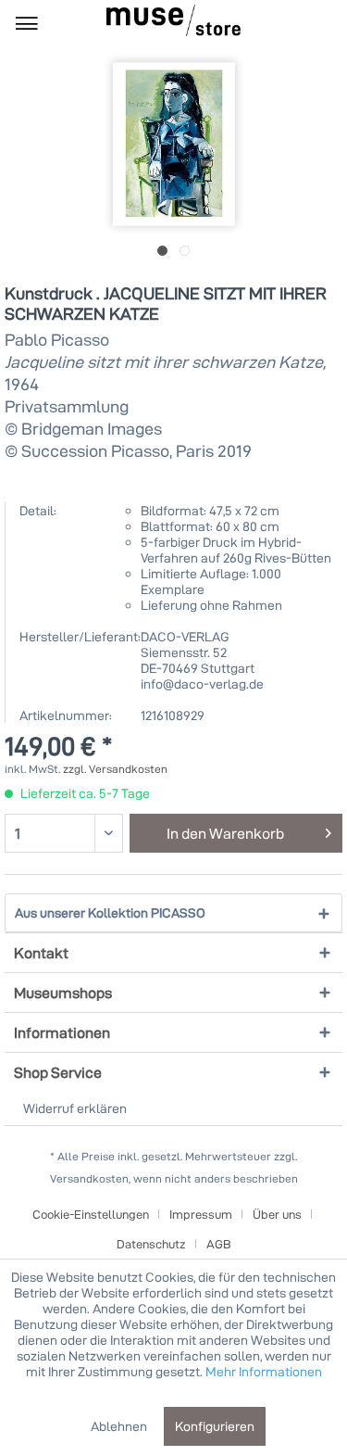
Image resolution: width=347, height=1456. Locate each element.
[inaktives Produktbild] (185, 251)
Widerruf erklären (75, 1108)
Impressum (200, 1214)
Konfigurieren (214, 1426)
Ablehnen (119, 1426)
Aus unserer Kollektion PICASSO (110, 912)
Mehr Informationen (263, 1371)
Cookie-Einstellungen (90, 1214)
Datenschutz (151, 1243)
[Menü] (27, 22)
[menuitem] (27, 22)
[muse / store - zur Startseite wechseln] (173, 20)
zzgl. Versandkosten (115, 769)
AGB (218, 1243)
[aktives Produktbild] (162, 251)
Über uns (277, 1214)
